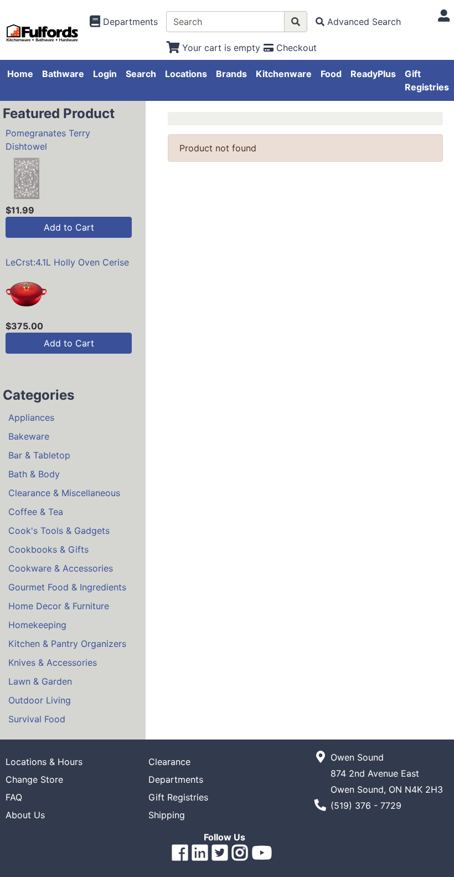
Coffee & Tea (35, 511)
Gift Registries (427, 80)
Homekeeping (37, 624)
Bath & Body (34, 474)
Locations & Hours (44, 761)
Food (331, 73)
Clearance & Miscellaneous (64, 492)
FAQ (14, 797)
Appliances (31, 417)
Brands (231, 73)
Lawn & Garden (40, 681)
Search (141, 73)
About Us (25, 814)
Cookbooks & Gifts (48, 549)
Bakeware (28, 436)
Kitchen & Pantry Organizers (67, 643)
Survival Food (36, 719)
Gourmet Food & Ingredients (67, 587)
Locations (186, 73)
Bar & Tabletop (39, 455)
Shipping (166, 814)
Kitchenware (284, 73)
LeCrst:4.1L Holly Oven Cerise (67, 262)
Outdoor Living (39, 700)
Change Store (34, 779)
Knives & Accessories (52, 662)
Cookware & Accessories (60, 568)
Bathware (63, 73)
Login (105, 73)
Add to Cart (69, 227)
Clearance (169, 761)
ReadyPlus (373, 73)
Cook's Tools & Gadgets (59, 530)
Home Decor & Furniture (58, 605)
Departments (175, 779)
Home (20, 73)
